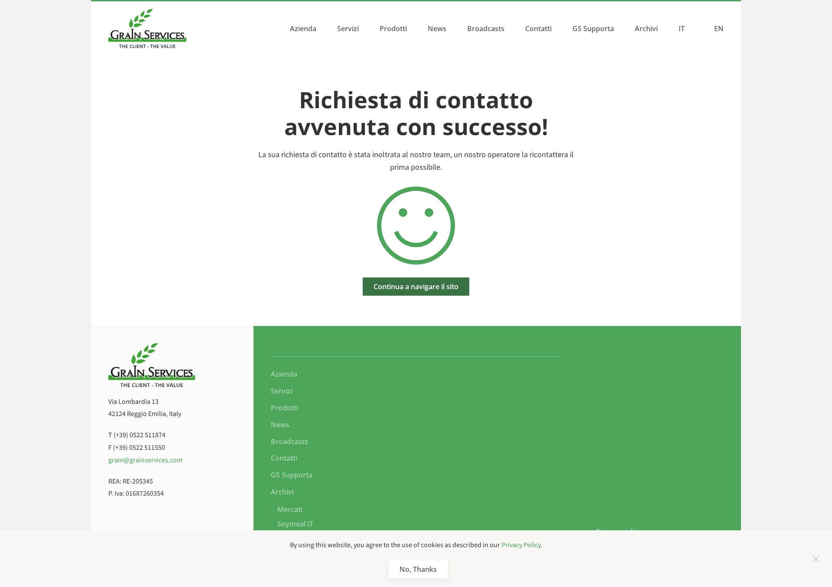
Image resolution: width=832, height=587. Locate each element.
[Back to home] (147, 28)
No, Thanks (418, 569)
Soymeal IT (295, 524)
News (437, 28)
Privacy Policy (520, 545)
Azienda (303, 28)
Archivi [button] (646, 28)
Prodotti (393, 28)
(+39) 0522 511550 (139, 447)
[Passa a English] (717, 28)
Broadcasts (485, 28)
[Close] (816, 559)
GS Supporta (593, 28)
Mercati (289, 509)
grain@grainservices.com (145, 460)
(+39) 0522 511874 (140, 435)
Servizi (348, 28)
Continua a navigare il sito (416, 286)
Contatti (538, 28)
